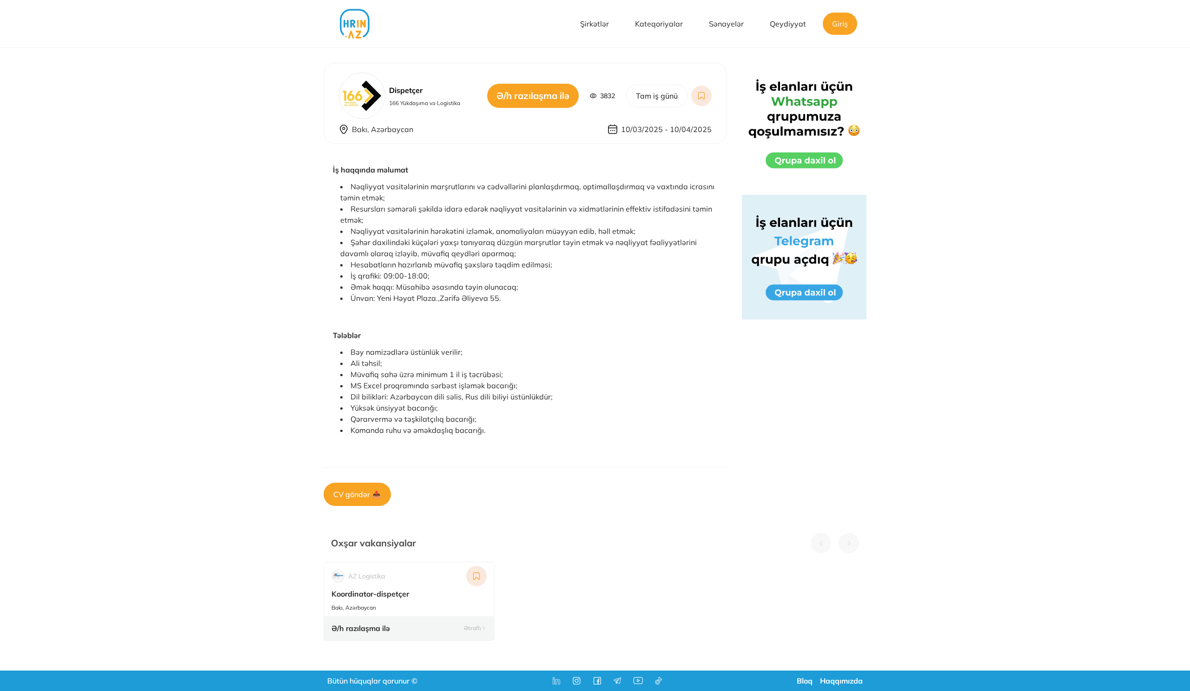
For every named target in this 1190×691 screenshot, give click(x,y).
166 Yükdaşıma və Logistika (424, 103)
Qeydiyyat (788, 23)
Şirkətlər (594, 23)
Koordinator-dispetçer (370, 593)
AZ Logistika (366, 576)
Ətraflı (472, 628)
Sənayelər (726, 23)
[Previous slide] (821, 543)
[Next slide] (849, 543)
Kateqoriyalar (659, 23)
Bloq (805, 680)
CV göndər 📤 (357, 494)
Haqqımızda (841, 680)
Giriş (840, 23)
